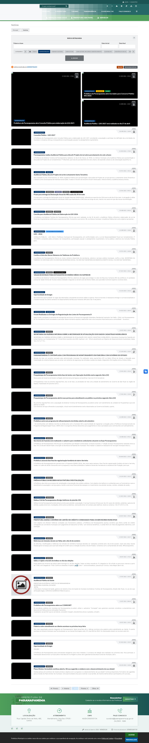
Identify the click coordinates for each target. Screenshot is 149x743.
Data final (122, 43)
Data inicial (105, 43)
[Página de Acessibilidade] (136, 6)
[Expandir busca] (134, 37)
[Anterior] (25, 51)
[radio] (33, 51)
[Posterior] (133, 51)
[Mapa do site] (131, 6)
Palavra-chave (18, 43)
